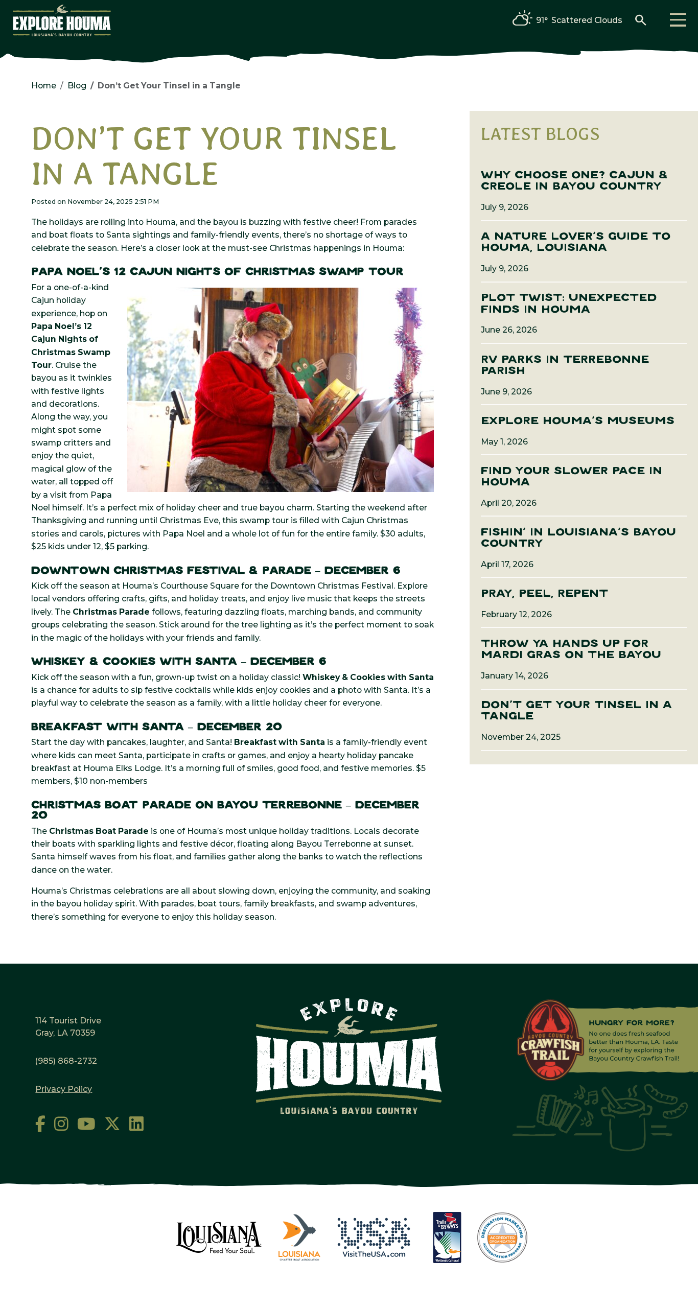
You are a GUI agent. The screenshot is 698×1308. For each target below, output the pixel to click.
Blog (76, 85)
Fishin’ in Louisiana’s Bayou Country (578, 538)
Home (43, 85)
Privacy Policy (63, 1089)
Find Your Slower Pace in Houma (571, 476)
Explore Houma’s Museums (577, 421)
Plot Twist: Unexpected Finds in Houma (569, 303)
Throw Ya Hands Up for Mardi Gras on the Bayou (571, 649)
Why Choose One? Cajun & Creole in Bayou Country (574, 181)
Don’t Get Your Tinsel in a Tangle (576, 710)
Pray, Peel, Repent (544, 594)
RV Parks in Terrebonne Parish (565, 365)
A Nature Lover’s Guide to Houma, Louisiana (575, 242)
